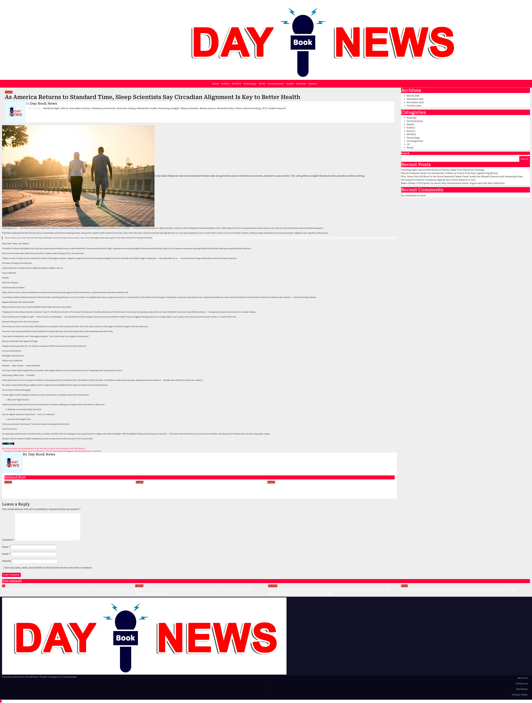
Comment (8, 539)
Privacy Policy (520, 694)
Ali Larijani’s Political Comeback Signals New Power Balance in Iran (438, 180)
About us (523, 678)
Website (6, 561)
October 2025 (414, 105)
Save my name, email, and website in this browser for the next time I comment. (48, 567)
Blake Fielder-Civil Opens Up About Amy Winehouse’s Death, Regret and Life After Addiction (453, 183)
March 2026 (413, 95)
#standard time (225, 108)
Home (215, 83)
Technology (249, 83)
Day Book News (43, 103)
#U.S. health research (274, 108)
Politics (225, 83)
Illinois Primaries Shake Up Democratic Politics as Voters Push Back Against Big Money (449, 173)
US (408, 144)
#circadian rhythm (79, 108)
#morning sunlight (168, 108)
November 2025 (415, 102)
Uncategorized (415, 141)
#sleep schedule (189, 108)
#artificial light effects (55, 108)
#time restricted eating (248, 108)
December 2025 (415, 99)
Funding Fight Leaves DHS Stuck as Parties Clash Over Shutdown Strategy (443, 170)
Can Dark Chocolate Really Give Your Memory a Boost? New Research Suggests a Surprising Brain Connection (52, 451)
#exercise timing (126, 108)
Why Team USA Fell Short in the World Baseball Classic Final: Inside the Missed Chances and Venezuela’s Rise (462, 176)
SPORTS (236, 83)
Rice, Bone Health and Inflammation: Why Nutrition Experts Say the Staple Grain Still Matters (43, 448)
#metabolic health (147, 108)
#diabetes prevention (103, 108)
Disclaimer (522, 689)
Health (290, 83)
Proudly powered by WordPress (20, 677)
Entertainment (276, 83)
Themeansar (69, 677)
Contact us (522, 683)
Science (312, 83)
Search (405, 153)
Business (301, 83)
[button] (526, 83)
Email (6, 554)
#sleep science (208, 108)
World (262, 83)
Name (6, 547)
